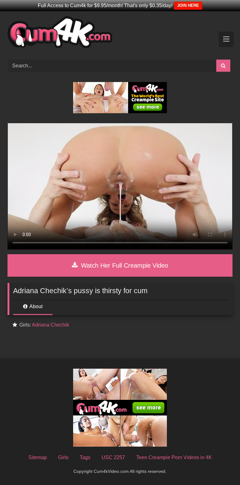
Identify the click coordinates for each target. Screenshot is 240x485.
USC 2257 (113, 457)
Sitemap (37, 457)
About (35, 306)
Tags (85, 457)
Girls (63, 457)
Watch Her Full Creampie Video (123, 265)
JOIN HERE (188, 5)
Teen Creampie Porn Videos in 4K (174, 457)
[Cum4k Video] (120, 33)
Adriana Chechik (50, 324)
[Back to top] (221, 466)
